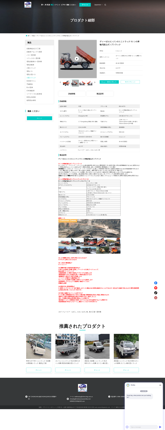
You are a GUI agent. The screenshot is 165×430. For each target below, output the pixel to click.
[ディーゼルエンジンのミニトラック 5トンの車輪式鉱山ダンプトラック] (77, 59)
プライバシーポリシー (49, 407)
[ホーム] (28, 5)
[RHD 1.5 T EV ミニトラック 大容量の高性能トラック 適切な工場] (38, 346)
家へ (42, 5)
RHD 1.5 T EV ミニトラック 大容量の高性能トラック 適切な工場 (38, 362)
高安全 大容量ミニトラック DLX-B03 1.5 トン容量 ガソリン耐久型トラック (97, 362)
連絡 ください (71, 5)
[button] (28, 350)
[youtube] (155, 288)
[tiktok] (155, 293)
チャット (85, 5)
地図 (40, 407)
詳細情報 (71, 94)
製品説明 (100, 94)
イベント (57, 5)
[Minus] (160, 385)
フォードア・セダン (69, 312)
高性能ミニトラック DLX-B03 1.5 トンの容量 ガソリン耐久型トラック (126, 362)
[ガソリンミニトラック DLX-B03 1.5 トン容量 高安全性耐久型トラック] (67, 346)
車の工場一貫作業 (95, 312)
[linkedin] (155, 298)
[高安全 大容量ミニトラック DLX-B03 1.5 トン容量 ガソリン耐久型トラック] (97, 346)
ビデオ (63, 5)
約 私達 (47, 5)
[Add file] (127, 427)
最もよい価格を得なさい (109, 82)
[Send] (160, 427)
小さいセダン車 (82, 312)
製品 (52, 5)
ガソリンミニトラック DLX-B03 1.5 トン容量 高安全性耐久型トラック (67, 362)
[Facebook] (155, 283)
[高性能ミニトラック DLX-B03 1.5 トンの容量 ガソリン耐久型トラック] (126, 346)
